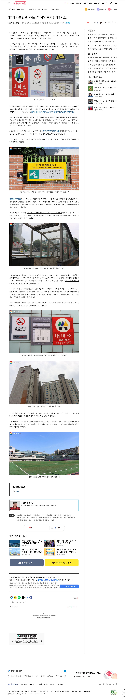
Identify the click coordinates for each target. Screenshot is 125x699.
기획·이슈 (11, 9)
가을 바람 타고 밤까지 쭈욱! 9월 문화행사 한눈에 (102, 34)
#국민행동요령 (57, 517)
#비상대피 (27, 515)
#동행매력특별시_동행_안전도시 (43, 520)
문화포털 (55, 676)
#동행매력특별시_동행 (24, 520)
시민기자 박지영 (98, 110)
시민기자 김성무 (98, 84)
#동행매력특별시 (69, 517)
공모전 (96, 3)
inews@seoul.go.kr (84, 691)
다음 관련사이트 (65, 676)
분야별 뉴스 (21, 9)
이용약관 (52, 684)
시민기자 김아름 (98, 103)
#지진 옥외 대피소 (22, 517)
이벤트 (104, 3)
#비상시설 (34, 517)
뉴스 (66, 3)
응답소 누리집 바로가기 (68, 586)
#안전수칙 (57, 515)
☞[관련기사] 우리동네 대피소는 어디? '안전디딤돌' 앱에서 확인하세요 (51, 112)
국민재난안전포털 (15, 199)
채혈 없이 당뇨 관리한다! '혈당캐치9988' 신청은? (102, 61)
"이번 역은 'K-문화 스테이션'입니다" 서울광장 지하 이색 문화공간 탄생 (102, 49)
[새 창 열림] (113, 690)
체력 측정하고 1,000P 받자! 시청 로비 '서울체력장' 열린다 (102, 68)
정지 (63, 671)
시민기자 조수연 (13, 23)
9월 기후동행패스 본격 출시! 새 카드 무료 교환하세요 (102, 57)
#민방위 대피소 (47, 515)
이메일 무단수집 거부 (27, 684)
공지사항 (60, 684)
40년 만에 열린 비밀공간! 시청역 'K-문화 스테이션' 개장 (102, 65)
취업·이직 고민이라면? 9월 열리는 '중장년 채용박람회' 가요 (102, 38)
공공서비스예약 (28, 676)
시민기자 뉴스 (55, 9)
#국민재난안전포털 (45, 517)
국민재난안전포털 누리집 (51, 131)
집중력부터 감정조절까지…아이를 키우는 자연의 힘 (102, 42)
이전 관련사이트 (8, 676)
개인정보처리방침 (13, 684)
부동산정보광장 (16, 676)
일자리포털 (46, 676)
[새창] (26, 562)
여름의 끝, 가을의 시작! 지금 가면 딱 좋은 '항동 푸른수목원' (102, 45)
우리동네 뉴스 (43, 9)
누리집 (17, 491)
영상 (72, 3)
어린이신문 (88, 3)
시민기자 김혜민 (98, 97)
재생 (65, 671)
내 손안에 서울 (19, 2)
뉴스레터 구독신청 (42, 684)
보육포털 (38, 676)
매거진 (78, 3)
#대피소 (19, 515)
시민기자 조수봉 (98, 90)
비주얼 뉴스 (32, 9)
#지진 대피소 (67, 515)
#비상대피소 (37, 515)
